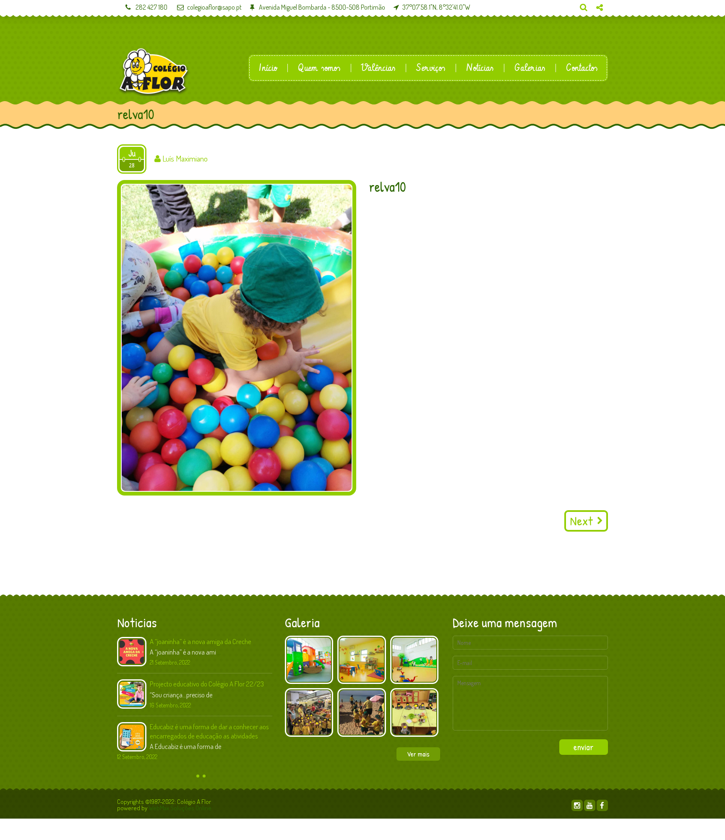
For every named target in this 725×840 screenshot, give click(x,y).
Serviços (430, 68)
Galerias (529, 68)
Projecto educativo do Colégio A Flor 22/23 (207, 683)
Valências (378, 68)
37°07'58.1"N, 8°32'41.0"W (436, 7)
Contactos (581, 68)
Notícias (479, 68)
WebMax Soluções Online (180, 808)
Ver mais (418, 754)
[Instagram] (577, 805)
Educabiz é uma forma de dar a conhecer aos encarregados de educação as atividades (209, 731)
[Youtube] (589, 805)
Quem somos (319, 68)
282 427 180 (150, 7)
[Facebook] (602, 805)
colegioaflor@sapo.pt (214, 7)
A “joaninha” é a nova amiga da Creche (200, 641)
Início (268, 68)
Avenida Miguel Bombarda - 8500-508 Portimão (321, 7)
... (219, 652)
